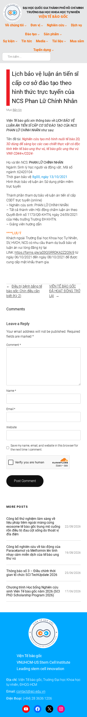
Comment (13, 344)
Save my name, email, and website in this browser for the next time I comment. (44, 447)
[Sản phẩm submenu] (61, 34)
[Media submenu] (47, 41)
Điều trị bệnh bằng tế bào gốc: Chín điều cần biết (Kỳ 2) (24, 291)
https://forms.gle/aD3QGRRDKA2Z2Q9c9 (44, 252)
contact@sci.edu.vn (30, 691)
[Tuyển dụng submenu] (53, 50)
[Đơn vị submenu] (42, 25)
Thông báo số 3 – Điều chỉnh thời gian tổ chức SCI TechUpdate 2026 (31, 573)
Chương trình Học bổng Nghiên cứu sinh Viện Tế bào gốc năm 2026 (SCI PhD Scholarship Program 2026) (33, 591)
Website (11, 427)
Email (10, 409)
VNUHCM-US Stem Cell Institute (43, 662)
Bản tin (17, 110)
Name (11, 390)
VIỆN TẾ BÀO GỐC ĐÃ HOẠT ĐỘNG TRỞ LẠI (64, 291)
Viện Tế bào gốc (53, 16)
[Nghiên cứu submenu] (66, 25)
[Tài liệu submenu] (65, 41)
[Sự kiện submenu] (16, 41)
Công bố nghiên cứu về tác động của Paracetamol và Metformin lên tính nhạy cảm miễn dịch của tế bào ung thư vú (33, 552)
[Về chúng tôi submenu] (25, 25)
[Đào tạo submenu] (39, 34)
